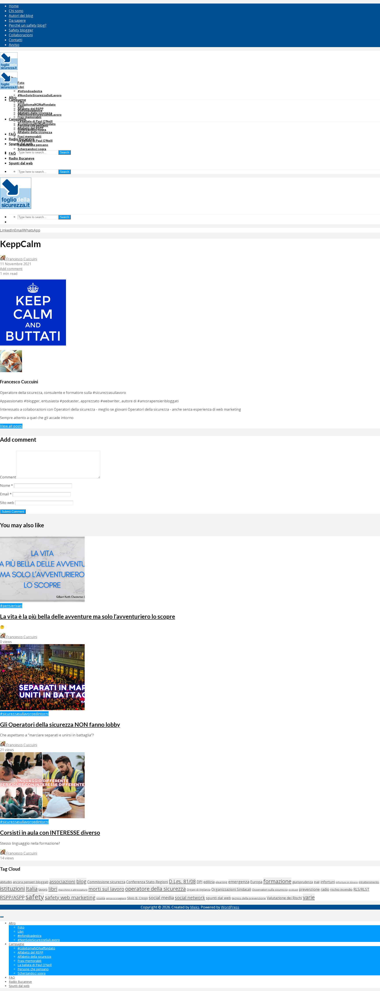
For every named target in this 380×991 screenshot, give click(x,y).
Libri (21, 87)
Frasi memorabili (29, 117)
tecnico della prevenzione (249, 898)
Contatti (15, 39)
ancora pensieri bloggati (30, 882)
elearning (221, 882)
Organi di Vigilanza (198, 889)
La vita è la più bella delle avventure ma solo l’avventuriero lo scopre (87, 616)
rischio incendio (341, 889)
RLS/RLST (361, 889)
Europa (256, 881)
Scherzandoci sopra (32, 149)
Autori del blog (21, 15)
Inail (317, 882)
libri (52, 888)
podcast (293, 889)
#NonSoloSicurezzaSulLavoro (40, 95)
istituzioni (12, 888)
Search (64, 152)
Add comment (11, 268)
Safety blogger (21, 30)
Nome (6, 485)
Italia (32, 888)
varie (309, 897)
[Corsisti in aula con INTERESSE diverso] (42, 816)
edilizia (209, 881)
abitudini (6, 882)
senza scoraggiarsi (116, 898)
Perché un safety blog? (27, 25)
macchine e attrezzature (73, 889)
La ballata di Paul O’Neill (35, 121)
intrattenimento (369, 882)
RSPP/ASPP (12, 897)
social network (190, 897)
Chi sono (16, 10)
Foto (21, 83)
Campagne (17, 100)
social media (161, 898)
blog (81, 881)
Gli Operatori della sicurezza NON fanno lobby (60, 724)
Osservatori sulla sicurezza (270, 890)
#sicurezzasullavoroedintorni (24, 713)
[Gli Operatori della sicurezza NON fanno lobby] (42, 708)
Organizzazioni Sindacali (231, 889)
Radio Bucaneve (21, 158)
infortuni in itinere (347, 882)
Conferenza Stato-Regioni (147, 881)
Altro (13, 97)
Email (6, 494)
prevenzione (309, 889)
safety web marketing (70, 897)
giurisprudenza (302, 882)
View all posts (11, 426)
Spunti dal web (21, 163)
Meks (194, 907)
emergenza (238, 881)
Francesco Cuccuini (21, 259)
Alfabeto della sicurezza (35, 132)
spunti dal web (218, 897)
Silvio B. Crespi (137, 898)
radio (325, 889)
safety (35, 896)
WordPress (230, 907)
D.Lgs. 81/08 (182, 881)
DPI (200, 881)
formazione (277, 881)
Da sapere (17, 20)
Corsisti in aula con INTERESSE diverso (50, 832)
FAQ (12, 134)
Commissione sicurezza (106, 881)
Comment (8, 477)
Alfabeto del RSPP (31, 128)
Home (14, 6)
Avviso (14, 44)
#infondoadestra (30, 91)
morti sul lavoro (106, 889)
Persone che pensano (33, 145)
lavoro (43, 889)
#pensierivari (11, 605)
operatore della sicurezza (155, 888)
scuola (100, 898)
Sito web (7, 502)
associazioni (62, 881)
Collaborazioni (21, 35)
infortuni (327, 881)
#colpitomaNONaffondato (37, 105)
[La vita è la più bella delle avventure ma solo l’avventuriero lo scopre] (42, 600)
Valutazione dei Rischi (284, 897)
